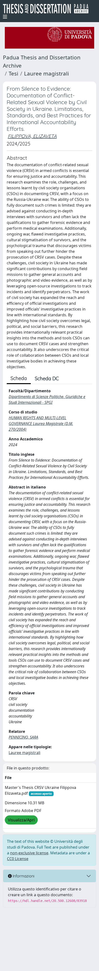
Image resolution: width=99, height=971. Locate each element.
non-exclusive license (29, 853)
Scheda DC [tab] (47, 378)
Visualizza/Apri (21, 820)
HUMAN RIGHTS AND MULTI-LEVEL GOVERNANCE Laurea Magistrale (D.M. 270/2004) (41, 423)
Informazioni (23, 876)
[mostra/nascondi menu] (5, 16)
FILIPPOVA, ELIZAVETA (32, 136)
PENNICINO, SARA (23, 737)
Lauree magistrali (46, 73)
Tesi (13, 73)
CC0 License (17, 858)
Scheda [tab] (19, 378)
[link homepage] (47, 8)
